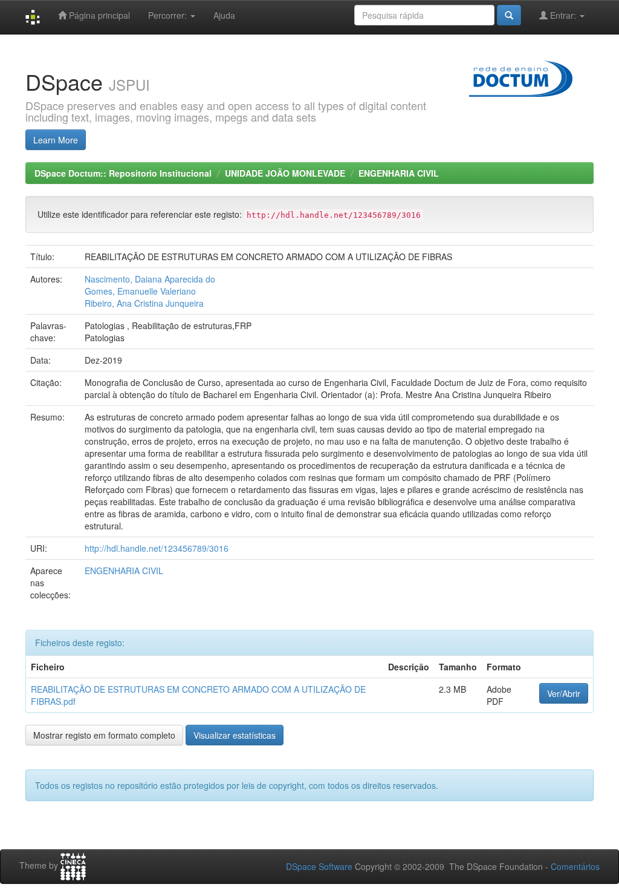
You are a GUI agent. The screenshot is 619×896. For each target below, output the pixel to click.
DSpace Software (319, 866)
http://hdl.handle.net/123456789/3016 (156, 548)
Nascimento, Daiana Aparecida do (150, 279)
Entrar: (563, 15)
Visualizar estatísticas (234, 735)
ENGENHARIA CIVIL (398, 173)
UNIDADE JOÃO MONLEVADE (285, 173)
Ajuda (224, 15)
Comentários (575, 866)
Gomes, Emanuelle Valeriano (140, 291)
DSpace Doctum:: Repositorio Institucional (123, 173)
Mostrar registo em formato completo (104, 735)
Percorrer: (168, 15)
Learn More (55, 140)
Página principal (98, 15)
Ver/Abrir (563, 693)
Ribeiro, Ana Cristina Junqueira (144, 303)
